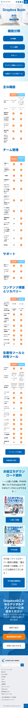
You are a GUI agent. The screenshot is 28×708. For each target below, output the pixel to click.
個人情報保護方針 (6, 697)
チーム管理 (14, 47)
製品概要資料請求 (14, 637)
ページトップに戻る (15, 452)
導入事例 (3, 676)
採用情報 (22, 1)
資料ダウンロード (21, 1)
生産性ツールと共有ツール (14, 73)
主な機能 (13, 38)
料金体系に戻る (11, 460)
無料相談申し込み (5, 691)
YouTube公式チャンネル (8, 699)
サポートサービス (5, 686)
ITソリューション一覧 (6, 669)
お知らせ (3, 681)
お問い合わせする (14, 646)
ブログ (2, 679)
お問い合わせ (19, 1)
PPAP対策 (14, 549)
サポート (14, 55)
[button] (26, 2)
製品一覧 (3, 672)
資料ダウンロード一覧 (6, 694)
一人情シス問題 (14, 520)
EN (16, 1)
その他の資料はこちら (14, 582)
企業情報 (3, 684)
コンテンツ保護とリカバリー (14, 65)
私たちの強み (4, 674)
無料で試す (14, 628)
